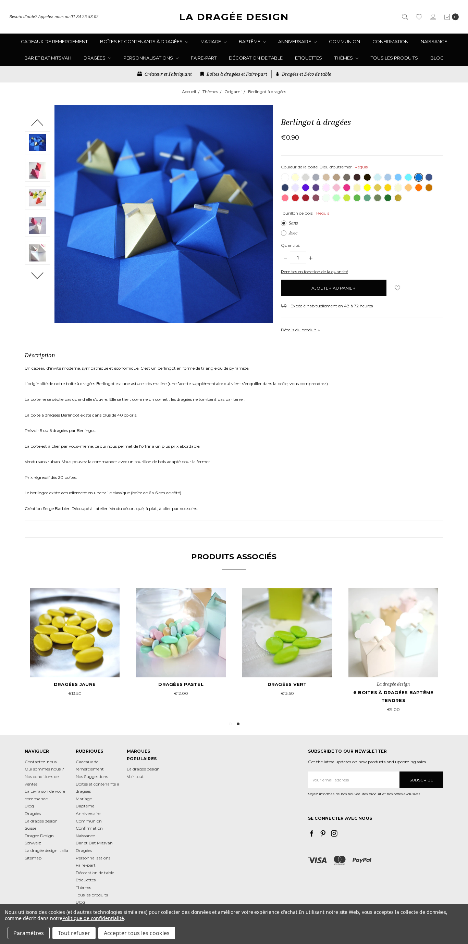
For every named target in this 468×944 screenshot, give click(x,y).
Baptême (250, 41)
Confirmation (390, 41)
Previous (37, 122)
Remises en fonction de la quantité (314, 271)
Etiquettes (308, 58)
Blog (437, 58)
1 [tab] (230, 724)
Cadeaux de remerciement (54, 41)
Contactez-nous (41, 761)
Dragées (95, 58)
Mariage (211, 41)
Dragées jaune (75, 684)
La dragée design (143, 768)
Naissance (434, 41)
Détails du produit (299, 329)
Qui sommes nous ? (44, 768)
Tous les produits (394, 58)
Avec (293, 233)
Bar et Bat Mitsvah (47, 58)
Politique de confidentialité (93, 918)
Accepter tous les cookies (137, 933)
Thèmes (344, 58)
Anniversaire (295, 41)
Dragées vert (287, 684)
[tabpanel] (393, 651)
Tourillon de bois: (305, 213)
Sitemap (33, 857)
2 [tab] (238, 724)
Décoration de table (256, 58)
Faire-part (204, 58)
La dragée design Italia (46, 850)
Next (37, 275)
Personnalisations (148, 58)
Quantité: (290, 245)
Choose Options (393, 664)
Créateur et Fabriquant (168, 74)
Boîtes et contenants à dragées (142, 41)
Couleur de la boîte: (324, 166)
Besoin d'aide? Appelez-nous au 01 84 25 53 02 (54, 17)
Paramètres (28, 933)
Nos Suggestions (92, 776)
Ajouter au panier (75, 664)
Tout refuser (74, 933)
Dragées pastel (181, 684)
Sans (293, 223)
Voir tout (135, 776)
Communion (344, 41)
